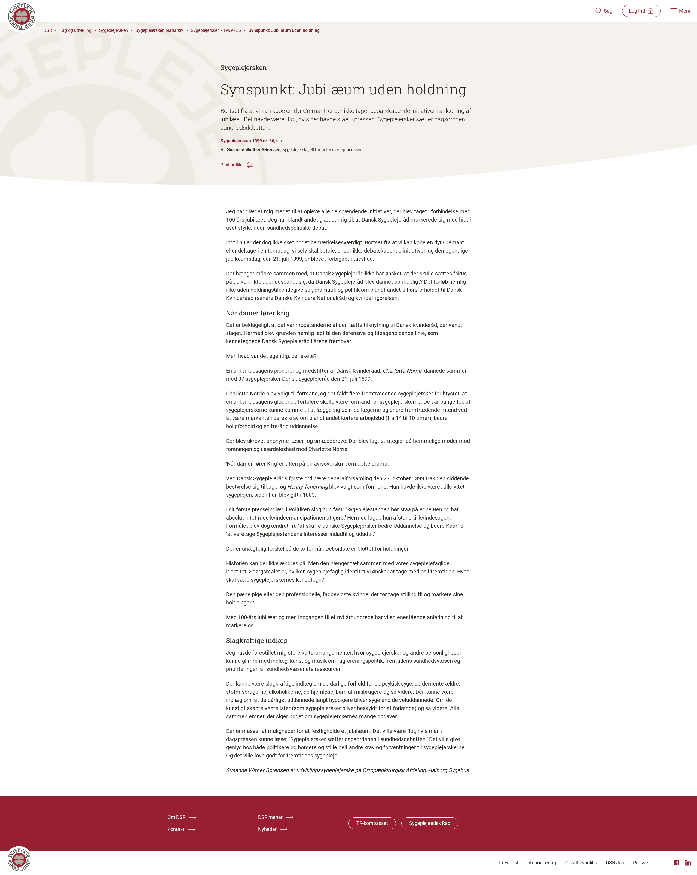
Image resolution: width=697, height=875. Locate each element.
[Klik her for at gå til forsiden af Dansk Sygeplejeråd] (300, 11)
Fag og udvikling (75, 30)
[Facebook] (677, 862)
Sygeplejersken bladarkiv (159, 30)
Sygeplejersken (113, 30)
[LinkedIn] (688, 862)
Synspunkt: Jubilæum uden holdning (284, 30)
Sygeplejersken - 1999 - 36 (216, 30)
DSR (48, 30)
